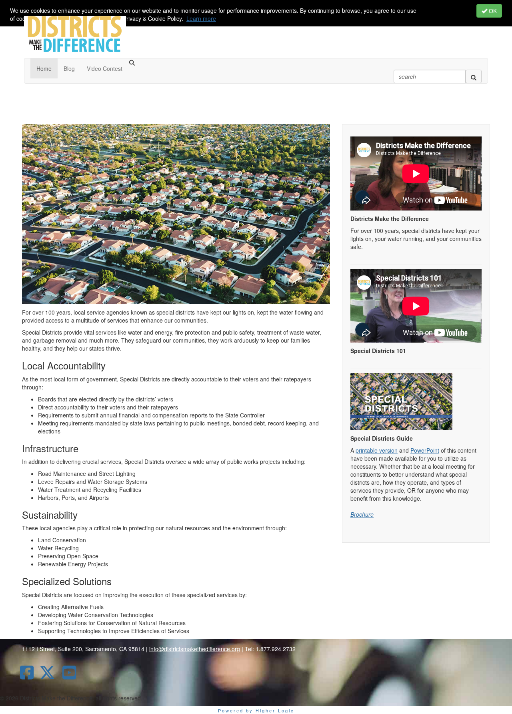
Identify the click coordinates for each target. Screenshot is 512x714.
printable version (377, 450)
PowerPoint (424, 450)
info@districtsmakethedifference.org (194, 649)
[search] (474, 76)
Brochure (362, 514)
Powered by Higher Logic (256, 710)
